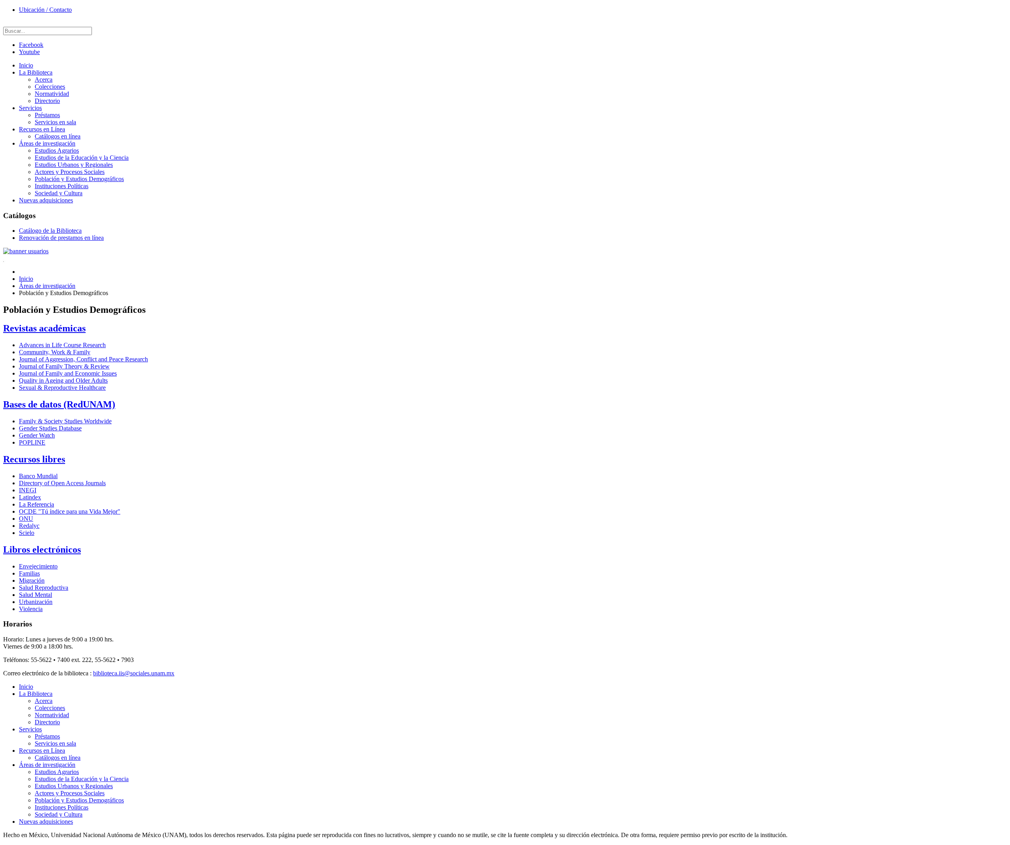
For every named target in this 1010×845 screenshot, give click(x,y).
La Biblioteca (35, 72)
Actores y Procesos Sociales (70, 171)
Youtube (29, 52)
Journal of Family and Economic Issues (68, 373)
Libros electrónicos (42, 549)
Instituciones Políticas (61, 186)
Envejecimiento (38, 566)
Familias (29, 573)
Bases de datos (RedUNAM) (59, 404)
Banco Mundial (38, 476)
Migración (32, 580)
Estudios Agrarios (57, 150)
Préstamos (47, 115)
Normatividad (52, 93)
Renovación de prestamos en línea (61, 237)
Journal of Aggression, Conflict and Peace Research (83, 359)
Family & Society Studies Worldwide (65, 421)
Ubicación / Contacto (45, 9)
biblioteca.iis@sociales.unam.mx (133, 673)
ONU (26, 518)
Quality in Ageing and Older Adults (63, 380)
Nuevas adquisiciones (46, 200)
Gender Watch (37, 435)
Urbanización (35, 601)
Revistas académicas (44, 328)
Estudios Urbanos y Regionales (74, 164)
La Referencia (36, 504)
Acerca (43, 79)
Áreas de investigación (47, 143)
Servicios (30, 108)
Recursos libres (34, 459)
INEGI (27, 490)
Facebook (31, 44)
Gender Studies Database (50, 428)
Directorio (47, 100)
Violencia (31, 609)
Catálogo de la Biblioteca (50, 230)
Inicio (26, 65)
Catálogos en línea (57, 136)
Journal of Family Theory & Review (64, 366)
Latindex (30, 497)
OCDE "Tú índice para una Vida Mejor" (69, 511)
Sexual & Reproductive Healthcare (62, 387)
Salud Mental (35, 594)
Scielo (26, 532)
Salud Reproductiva (43, 587)
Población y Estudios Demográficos (79, 179)
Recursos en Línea (42, 129)
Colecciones (50, 86)
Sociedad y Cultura (58, 193)
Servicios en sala (55, 122)
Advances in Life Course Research (62, 345)
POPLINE (32, 442)
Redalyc (29, 525)
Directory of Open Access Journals (62, 483)
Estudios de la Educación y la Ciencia (82, 157)
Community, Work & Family (54, 352)
